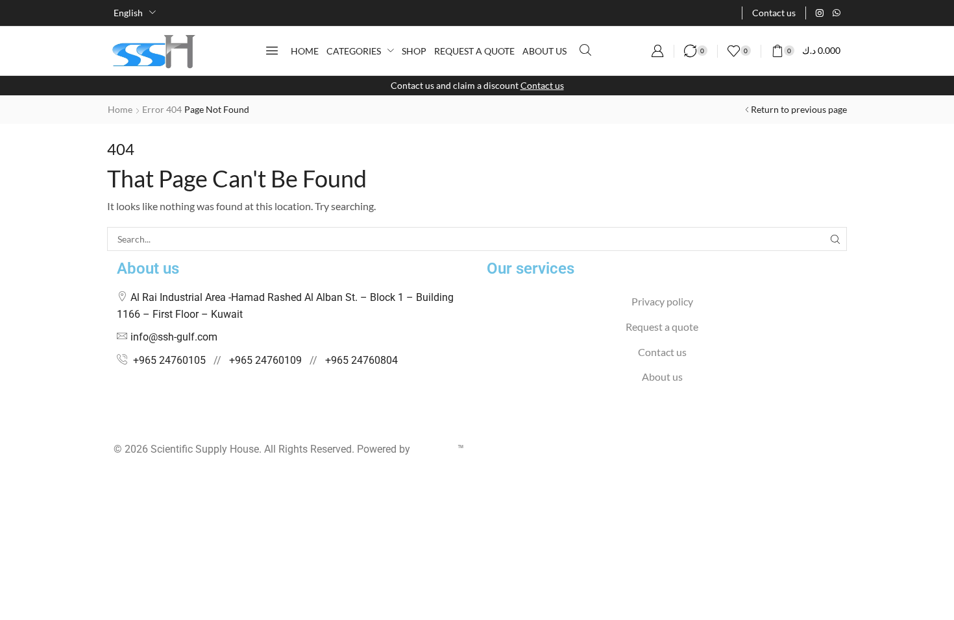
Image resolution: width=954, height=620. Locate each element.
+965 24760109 (265, 360)
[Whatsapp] (836, 13)
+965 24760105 (169, 360)
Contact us (542, 85)
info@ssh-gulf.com (173, 337)
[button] (272, 50)
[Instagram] (820, 13)
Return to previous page (799, 109)
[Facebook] (117, 424)
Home (120, 109)
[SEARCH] (835, 239)
